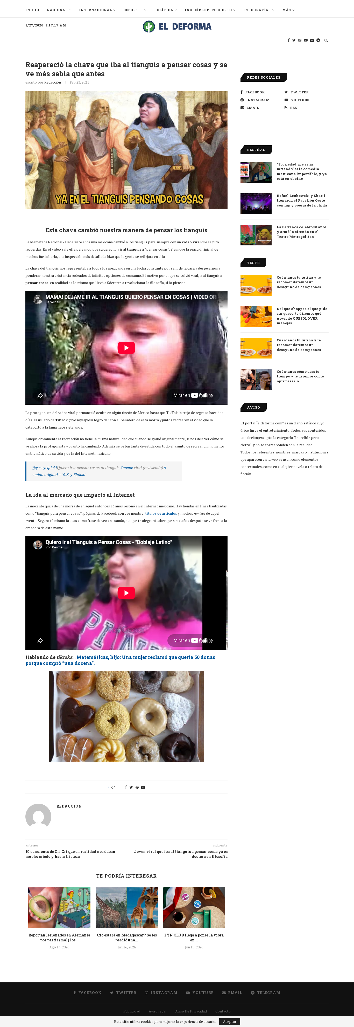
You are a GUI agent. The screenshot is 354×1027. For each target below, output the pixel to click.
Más (286, 10)
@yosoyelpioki (44, 467)
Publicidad (131, 1011)
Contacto (223, 1011)
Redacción (52, 82)
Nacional (57, 10)
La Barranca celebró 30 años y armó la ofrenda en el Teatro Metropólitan (301, 232)
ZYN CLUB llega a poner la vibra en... (194, 938)
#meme (127, 467)
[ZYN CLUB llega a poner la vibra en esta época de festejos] (194, 907)
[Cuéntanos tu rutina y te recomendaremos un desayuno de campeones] (256, 285)
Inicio (32, 10)
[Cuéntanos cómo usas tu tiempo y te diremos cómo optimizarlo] (256, 379)
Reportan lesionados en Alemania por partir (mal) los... (59, 938)
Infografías (257, 10)
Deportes (133, 10)
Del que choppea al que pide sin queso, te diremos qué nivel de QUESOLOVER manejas (302, 315)
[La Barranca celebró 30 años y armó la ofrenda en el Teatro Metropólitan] (256, 235)
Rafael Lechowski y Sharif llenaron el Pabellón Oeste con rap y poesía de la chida (302, 200)
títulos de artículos (161, 513)
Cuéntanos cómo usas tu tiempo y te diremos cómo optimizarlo (300, 376)
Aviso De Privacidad (191, 1011)
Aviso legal (158, 1011)
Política (163, 10)
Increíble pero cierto (208, 10)
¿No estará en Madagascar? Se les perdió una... (126, 938)
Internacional (95, 10)
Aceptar (229, 1021)
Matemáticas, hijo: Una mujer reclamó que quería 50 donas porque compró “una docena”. (120, 660)
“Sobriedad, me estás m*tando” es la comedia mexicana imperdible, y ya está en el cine (302, 171)
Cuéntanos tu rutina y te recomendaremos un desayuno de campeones (299, 282)
